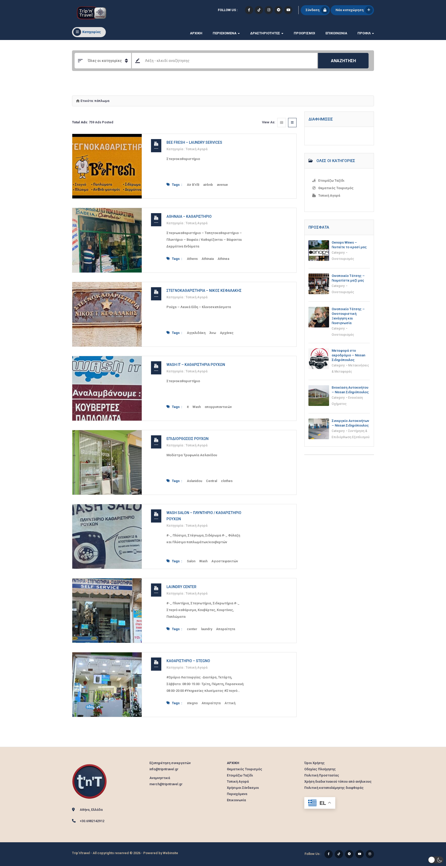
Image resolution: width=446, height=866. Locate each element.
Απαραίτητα (225, 629)
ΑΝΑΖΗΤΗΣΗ (343, 60)
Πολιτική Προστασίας (321, 775)
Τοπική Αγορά (197, 149)
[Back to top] (429, 833)
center (192, 629)
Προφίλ (364, 33)
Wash (197, 407)
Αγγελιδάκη (196, 333)
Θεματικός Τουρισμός (336, 188)
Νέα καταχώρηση (350, 10)
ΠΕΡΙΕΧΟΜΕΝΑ (225, 33)
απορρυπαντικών (218, 407)
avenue (222, 185)
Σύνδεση (313, 10)
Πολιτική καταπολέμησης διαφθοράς (334, 788)
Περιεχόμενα (237, 794)
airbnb (208, 185)
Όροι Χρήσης (314, 763)
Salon (191, 561)
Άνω (212, 333)
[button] (435, 859)
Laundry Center (181, 587)
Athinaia (208, 259)
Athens (192, 259)
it (188, 407)
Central (211, 481)
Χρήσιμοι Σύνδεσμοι (243, 788)
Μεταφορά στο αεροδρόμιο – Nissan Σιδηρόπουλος (348, 355)
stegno (192, 703)
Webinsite (170, 853)
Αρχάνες (227, 333)
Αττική (230, 703)
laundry (206, 629)
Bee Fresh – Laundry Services (194, 142)
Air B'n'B (193, 185)
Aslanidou (194, 481)
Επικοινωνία (336, 33)
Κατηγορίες (91, 32)
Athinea (223, 259)
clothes (227, 481)
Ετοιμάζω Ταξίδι (331, 180)
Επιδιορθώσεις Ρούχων (187, 439)
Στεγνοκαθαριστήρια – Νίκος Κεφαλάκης (204, 290)
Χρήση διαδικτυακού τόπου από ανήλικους (338, 781)
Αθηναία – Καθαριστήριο (189, 216)
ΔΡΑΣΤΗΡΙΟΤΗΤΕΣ (265, 33)
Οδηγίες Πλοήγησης (320, 769)
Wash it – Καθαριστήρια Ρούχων (195, 365)
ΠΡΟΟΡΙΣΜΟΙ (304, 33)
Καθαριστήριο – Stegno (188, 661)
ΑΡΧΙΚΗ (196, 33)
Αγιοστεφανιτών (224, 561)
